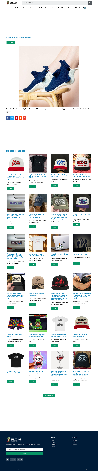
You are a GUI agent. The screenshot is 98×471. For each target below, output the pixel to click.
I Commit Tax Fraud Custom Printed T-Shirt (14, 372)
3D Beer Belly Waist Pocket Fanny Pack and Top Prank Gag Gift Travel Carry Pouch (82, 296)
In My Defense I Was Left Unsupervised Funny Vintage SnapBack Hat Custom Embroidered (81, 374)
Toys (54, 8)
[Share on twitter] (12, 118)
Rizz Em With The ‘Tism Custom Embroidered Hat (81, 175)
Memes (70, 8)
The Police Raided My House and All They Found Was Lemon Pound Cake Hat (15, 296)
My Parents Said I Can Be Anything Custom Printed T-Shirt (37, 176)
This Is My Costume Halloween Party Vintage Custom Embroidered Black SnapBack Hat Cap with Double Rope (59, 296)
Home (25, 8)
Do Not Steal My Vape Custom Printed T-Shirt (36, 254)
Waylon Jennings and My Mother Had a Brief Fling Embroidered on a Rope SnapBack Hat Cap (59, 217)
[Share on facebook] (8, 118)
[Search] (90, 3)
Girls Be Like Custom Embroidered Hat (80, 335)
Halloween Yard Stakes (80, 254)
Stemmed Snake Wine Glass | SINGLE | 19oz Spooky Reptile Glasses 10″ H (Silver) (59, 374)
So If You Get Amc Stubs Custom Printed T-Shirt (59, 335)
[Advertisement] (49, 22)
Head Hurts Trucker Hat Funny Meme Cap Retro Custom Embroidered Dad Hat (15, 177)
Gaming (47, 8)
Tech (40, 8)
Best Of (10, 8)
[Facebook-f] (7, 459)
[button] (10, 42)
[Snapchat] (18, 459)
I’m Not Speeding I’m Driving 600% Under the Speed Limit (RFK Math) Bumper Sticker (15, 256)
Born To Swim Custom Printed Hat (36, 294)
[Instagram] (11, 459)
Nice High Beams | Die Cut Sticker (59, 254)
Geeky (17, 8)
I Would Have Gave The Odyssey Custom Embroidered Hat (36, 216)
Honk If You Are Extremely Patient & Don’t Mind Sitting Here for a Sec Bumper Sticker (15, 217)
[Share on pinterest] (16, 118)
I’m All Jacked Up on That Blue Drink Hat (81, 215)
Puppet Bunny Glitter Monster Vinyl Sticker (36, 372)
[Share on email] (24, 118)
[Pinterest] (14, 459)
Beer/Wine (61, 8)
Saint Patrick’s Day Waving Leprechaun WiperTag (37, 335)
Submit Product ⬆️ (80, 8)
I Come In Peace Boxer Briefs (14, 335)
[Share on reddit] (20, 118)
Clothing (32, 8)
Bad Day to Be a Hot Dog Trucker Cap (59, 175)
